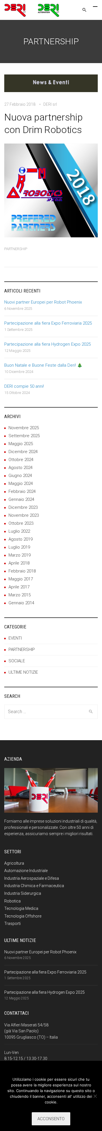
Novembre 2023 (23, 515)
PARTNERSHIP (15, 249)
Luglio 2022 (19, 531)
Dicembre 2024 (23, 451)
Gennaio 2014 (21, 602)
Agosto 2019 (20, 539)
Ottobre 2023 (20, 523)
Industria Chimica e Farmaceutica (34, 885)
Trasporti (12, 923)
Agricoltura (14, 863)
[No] (95, 1096)
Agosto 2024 (20, 467)
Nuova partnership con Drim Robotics (43, 123)
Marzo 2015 (19, 594)
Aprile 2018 (18, 563)
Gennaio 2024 (21, 499)
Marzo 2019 (19, 555)
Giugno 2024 (20, 475)
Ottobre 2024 (20, 459)
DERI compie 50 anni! (24, 386)
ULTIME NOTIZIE (23, 672)
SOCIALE (16, 660)
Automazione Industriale (26, 870)
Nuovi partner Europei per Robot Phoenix (43, 302)
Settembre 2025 (24, 435)
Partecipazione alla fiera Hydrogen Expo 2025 (47, 344)
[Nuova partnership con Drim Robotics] (51, 87)
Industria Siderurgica (22, 893)
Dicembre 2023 (23, 507)
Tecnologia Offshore (22, 916)
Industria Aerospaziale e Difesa (31, 878)
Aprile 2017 (18, 587)
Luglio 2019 (19, 547)
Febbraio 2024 (22, 491)
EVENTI (15, 638)
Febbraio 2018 (22, 571)
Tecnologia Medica (21, 908)
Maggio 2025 (20, 443)
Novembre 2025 (23, 427)
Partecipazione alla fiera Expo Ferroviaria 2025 (48, 323)
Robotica (12, 901)
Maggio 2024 (20, 483)
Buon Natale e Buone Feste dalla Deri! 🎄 (43, 365)
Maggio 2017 (20, 579)
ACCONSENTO (51, 1118)
